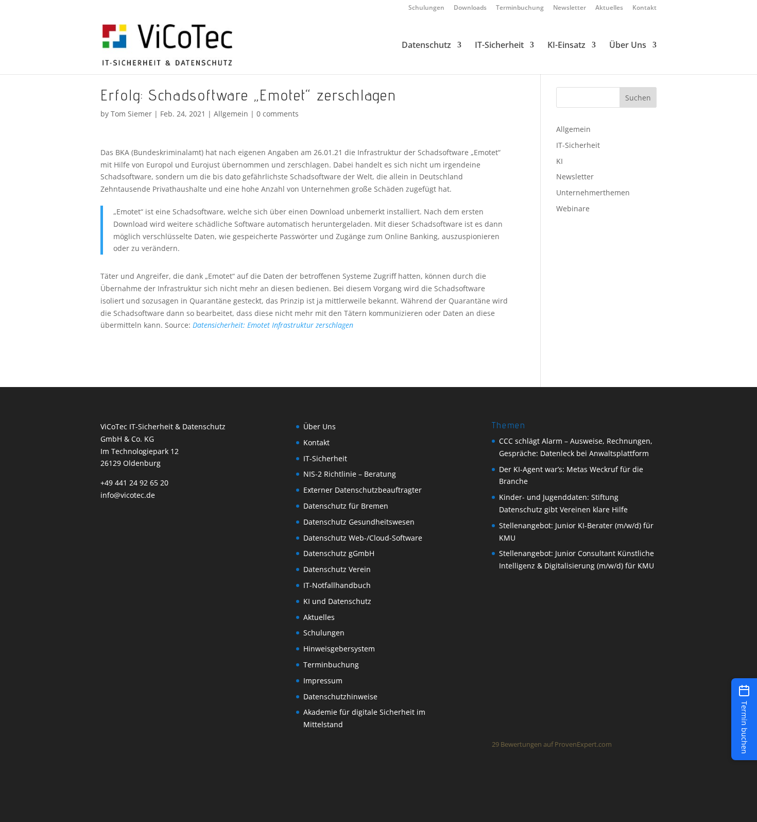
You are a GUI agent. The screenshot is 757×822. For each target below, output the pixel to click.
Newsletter (569, 8)
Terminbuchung (520, 8)
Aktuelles (609, 8)
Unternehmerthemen (593, 192)
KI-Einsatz (566, 46)
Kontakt (644, 8)
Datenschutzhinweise (340, 696)
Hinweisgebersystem (339, 648)
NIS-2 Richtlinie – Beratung (349, 474)
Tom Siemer (131, 114)
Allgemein (231, 114)
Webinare (573, 208)
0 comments (277, 114)
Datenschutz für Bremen (345, 506)
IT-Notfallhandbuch (337, 585)
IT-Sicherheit (499, 46)
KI (559, 161)
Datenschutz (426, 46)
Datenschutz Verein (337, 569)
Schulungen (426, 8)
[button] (744, 719)
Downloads (470, 8)
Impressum (322, 680)
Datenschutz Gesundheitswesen (359, 522)
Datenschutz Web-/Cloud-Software (362, 538)
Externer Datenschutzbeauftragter (362, 490)
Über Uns (627, 46)
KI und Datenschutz (337, 601)
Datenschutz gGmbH (338, 553)
